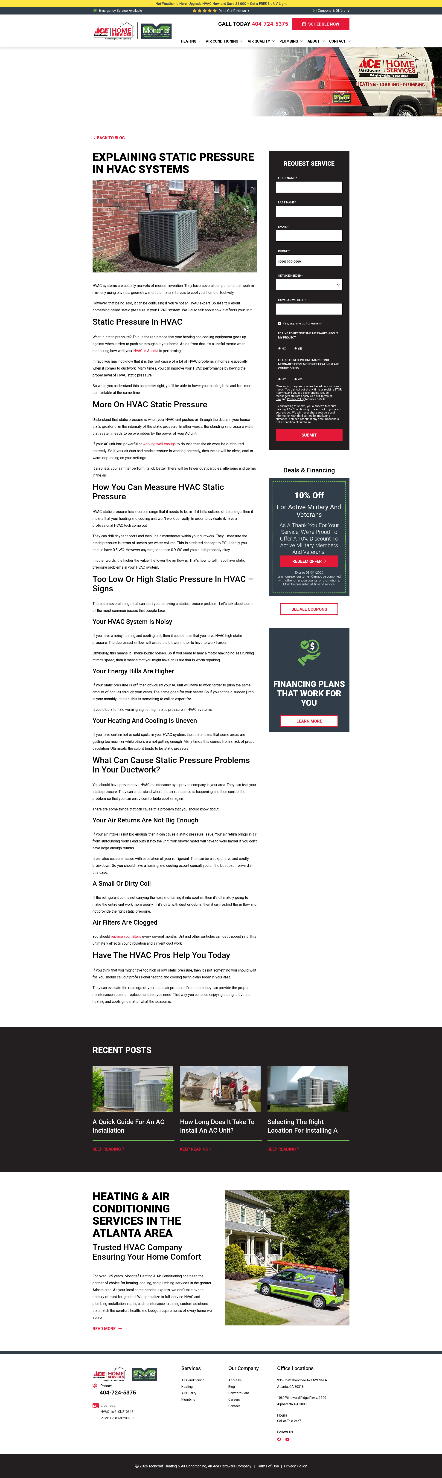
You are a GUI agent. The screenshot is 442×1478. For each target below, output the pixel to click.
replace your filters (126, 936)
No (284, 348)
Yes (300, 348)
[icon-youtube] (288, 1439)
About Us (235, 1380)
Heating (187, 1386)
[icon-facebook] (279, 1439)
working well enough (159, 444)
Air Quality (188, 1393)
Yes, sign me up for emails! (302, 323)
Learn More (309, 720)
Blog (231, 1386)
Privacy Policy (296, 399)
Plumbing (188, 1399)
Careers (234, 1399)
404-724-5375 (270, 24)
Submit (309, 434)
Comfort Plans (239, 1393)
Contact (234, 1406)
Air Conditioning (192, 1380)
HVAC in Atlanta (145, 351)
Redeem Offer (307, 561)
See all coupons (309, 609)
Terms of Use (268, 1466)
